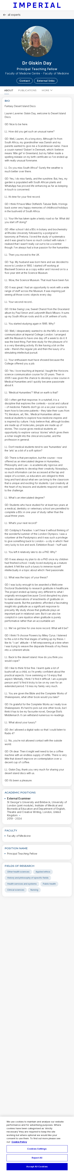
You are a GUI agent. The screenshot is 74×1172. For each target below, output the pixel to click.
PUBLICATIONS (27, 90)
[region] (37, 1144)
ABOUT (8, 90)
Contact (24, 80)
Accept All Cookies (37, 1166)
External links (46, 80)
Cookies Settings (37, 1148)
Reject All (37, 1157)
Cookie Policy (19, 1141)
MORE (45, 90)
